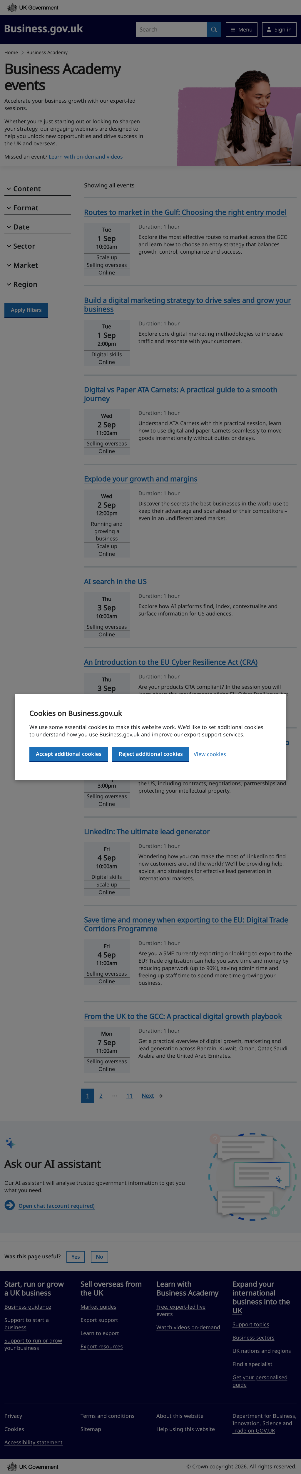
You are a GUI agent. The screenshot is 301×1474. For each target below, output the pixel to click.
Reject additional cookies (151, 753)
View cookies (210, 754)
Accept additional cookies (68, 753)
